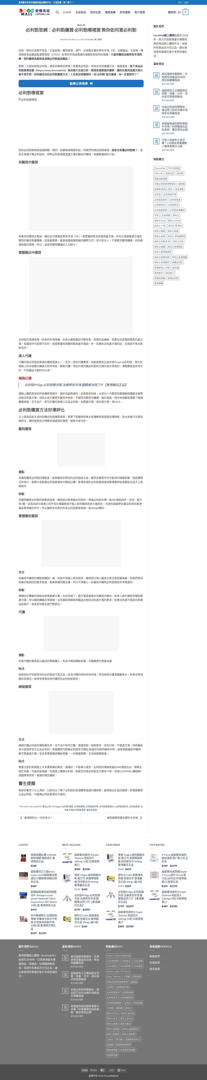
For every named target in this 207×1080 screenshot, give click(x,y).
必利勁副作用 (92, 806)
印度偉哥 (137, 976)
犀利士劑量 (173, 231)
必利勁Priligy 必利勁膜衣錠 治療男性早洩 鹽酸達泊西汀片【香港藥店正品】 (76, 385)
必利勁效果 (175, 199)
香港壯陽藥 (159, 278)
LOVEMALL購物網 (130, 771)
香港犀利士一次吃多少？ (38, 817)
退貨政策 (155, 968)
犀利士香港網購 (179, 257)
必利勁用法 (173, 204)
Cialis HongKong (122, 955)
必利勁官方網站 (79, 749)
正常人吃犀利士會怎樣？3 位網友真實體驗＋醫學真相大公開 (174, 143)
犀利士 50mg (174, 220)
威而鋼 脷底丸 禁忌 (163, 189)
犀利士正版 (178, 241)
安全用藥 (179, 189)
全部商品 (81, 12)
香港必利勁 (173, 278)
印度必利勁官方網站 (95, 771)
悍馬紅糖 (138, 1002)
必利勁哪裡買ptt (106, 806)
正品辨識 (166, 215)
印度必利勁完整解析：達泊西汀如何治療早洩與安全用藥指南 (175, 109)
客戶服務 (140, 12)
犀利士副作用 (128, 1013)
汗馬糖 (110, 1008)
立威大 (110, 1039)
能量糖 (110, 1044)
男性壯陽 (95, 12)
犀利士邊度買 (113, 1034)
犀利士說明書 (113, 1029)
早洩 (156, 215)
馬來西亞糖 (112, 1055)
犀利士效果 (112, 1023)
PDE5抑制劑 (174, 168)
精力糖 (119, 1039)
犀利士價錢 (159, 231)
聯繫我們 (155, 956)
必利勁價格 (79, 806)
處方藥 (176, 267)
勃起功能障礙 (160, 178)
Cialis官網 (137, 961)
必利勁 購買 (67, 806)
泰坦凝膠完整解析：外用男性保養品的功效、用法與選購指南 (175, 76)
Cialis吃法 (125, 961)
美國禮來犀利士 (132, 1039)
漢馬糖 (119, 1008)
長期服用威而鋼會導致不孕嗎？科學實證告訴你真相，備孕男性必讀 (175, 126)
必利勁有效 (159, 204)
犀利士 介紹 (159, 225)
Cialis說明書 (124, 966)
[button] (183, 2)
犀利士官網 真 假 (162, 241)
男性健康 (125, 12)
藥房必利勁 (92, 810)
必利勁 (157, 194)
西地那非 (158, 272)
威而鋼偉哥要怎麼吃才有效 (122, 817)
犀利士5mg (159, 220)
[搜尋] (57, 12)
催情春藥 (110, 12)
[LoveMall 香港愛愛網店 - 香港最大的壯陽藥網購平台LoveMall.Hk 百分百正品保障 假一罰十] (35, 12)
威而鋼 (181, 183)
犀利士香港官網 (161, 257)
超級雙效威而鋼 (123, 1044)
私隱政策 (155, 962)
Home (67, 12)
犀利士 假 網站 (175, 225)
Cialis (109, 955)
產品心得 (81, 25)
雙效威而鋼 (112, 1050)
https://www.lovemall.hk (51, 70)
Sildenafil (158, 173)
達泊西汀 (170, 272)
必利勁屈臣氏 (121, 806)
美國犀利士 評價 (162, 267)
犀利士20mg (113, 1013)
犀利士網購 (159, 246)
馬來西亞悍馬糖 (127, 1050)
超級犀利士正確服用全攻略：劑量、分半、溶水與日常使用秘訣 (175, 93)
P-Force (126, 971)
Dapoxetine (159, 168)
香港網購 (158, 283)
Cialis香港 (137, 966)
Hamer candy (113, 971)
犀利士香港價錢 (175, 246)
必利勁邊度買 (160, 210)
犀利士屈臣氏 (126, 1018)
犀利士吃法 (112, 1018)
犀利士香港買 (128, 1034)
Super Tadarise (113, 976)
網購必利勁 (177, 262)
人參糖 (126, 976)
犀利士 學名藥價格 (176, 236)
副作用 (180, 173)
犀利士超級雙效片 (130, 1029)
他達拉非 (170, 173)
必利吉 (128, 1002)
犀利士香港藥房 (161, 262)
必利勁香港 (134, 806)
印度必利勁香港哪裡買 (164, 183)
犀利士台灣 (159, 236)
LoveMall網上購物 (93, 39)
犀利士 (176, 215)
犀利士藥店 (125, 1023)
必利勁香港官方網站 (58, 481)
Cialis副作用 (112, 961)
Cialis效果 (111, 966)
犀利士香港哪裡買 (162, 252)
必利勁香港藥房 (177, 210)
